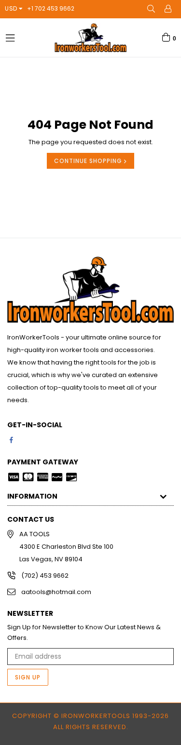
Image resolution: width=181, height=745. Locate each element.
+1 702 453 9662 (50, 8)
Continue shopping (89, 161)
